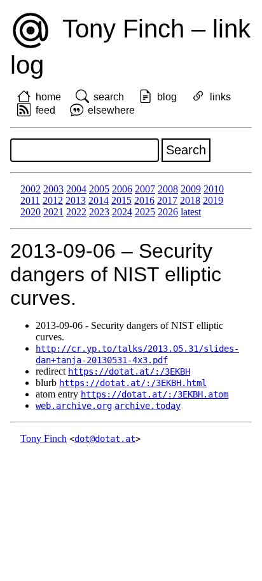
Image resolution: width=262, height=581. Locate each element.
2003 (53, 189)
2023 (99, 211)
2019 (213, 200)
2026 (168, 211)
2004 (76, 189)
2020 (30, 211)
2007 (145, 189)
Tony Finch (43, 438)
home (48, 96)
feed (45, 110)
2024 (122, 211)
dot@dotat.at (104, 439)
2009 (191, 189)
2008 (168, 189)
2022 (76, 211)
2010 (213, 189)
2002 (30, 189)
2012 (53, 200)
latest (191, 211)
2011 (30, 200)
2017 (167, 200)
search (108, 96)
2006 (122, 189)
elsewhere (111, 110)
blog (167, 96)
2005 (99, 189)
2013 (76, 200)
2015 (121, 200)
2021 (53, 211)
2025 (145, 211)
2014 (98, 200)
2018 (190, 200)
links (220, 96)
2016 (144, 200)
